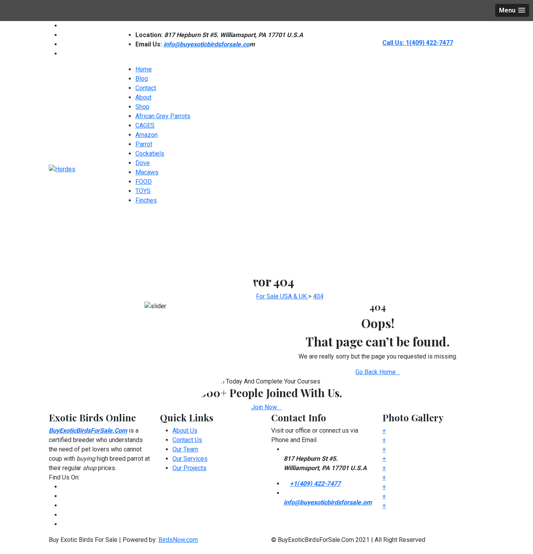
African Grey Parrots (162, 116)
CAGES (145, 125)
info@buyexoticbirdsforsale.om (328, 502)
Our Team (185, 449)
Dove (142, 163)
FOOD (143, 181)
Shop (142, 106)
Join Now (264, 407)
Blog (141, 78)
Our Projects (189, 468)
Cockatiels (149, 153)
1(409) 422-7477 (429, 42)
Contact (145, 88)
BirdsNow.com (178, 539)
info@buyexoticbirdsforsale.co (206, 44)
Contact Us (187, 440)
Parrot (143, 144)
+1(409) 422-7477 (315, 483)
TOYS (143, 191)
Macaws (146, 172)
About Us (184, 430)
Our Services (190, 458)
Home (143, 69)
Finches (146, 200)
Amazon (146, 134)
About (143, 97)
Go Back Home (375, 372)
